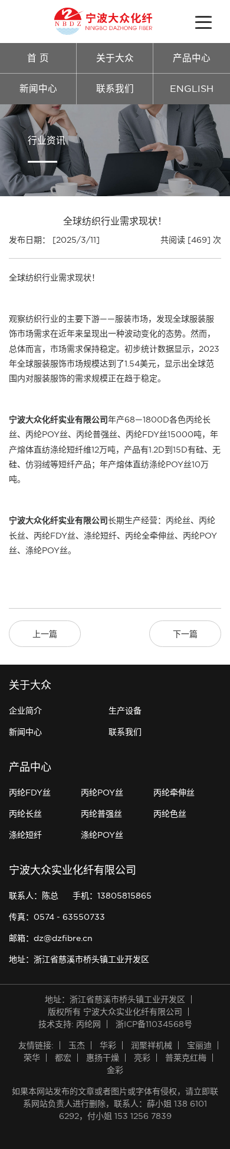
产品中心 (192, 58)
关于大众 (115, 58)
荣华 (32, 1058)
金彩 (115, 1070)
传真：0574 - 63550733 (57, 917)
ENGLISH (191, 89)
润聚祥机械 (151, 1045)
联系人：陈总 (33, 895)
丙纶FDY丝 (54, 535)
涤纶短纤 (25, 835)
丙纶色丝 (169, 813)
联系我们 (115, 89)
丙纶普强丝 (101, 813)
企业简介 (25, 710)
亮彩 (142, 1058)
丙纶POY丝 (102, 792)
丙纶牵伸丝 (174, 792)
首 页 (38, 58)
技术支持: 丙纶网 (69, 1024)
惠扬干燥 (102, 1058)
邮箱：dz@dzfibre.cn (51, 938)
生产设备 (125, 710)
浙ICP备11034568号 (154, 1024)
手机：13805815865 (112, 895)
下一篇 (185, 634)
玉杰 (76, 1045)
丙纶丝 (178, 520)
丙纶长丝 (25, 813)
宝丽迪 (199, 1045)
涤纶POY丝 (102, 835)
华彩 (108, 1045)
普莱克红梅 (185, 1058)
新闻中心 (38, 89)
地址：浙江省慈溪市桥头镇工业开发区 (79, 959)
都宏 (63, 1058)
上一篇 (44, 634)
